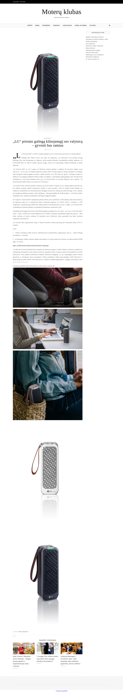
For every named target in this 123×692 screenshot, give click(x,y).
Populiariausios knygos (93, 50)
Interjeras (46, 25)
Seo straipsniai (90, 43)
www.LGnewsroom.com (20, 262)
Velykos (93, 25)
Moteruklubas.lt (23, 631)
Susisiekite (16, 1)
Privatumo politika (61, 691)
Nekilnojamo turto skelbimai (94, 55)
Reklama (22, 1)
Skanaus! (56, 25)
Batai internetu (90, 48)
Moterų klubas (61, 11)
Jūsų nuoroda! (92, 59)
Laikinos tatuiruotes (92, 52)
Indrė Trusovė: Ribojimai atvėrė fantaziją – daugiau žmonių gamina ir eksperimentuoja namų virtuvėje (22, 661)
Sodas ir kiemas (81, 25)
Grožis (29, 25)
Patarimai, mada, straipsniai (94, 46)
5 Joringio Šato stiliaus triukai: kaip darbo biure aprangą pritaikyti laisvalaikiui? (47, 658)
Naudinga (47, 138)
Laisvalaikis (67, 25)
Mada (37, 25)
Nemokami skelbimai (92, 57)
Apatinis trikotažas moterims (95, 37)
